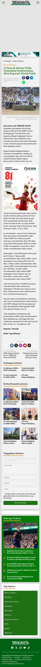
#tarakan (8, 597)
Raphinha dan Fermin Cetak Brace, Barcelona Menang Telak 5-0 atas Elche (20, 552)
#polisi (7, 628)
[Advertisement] (20, 28)
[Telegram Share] (31, 77)
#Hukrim (8, 615)
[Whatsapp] (23, 82)
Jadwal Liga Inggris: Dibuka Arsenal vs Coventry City (22, 571)
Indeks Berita (7, 657)
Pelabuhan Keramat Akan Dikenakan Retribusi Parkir (30, 354)
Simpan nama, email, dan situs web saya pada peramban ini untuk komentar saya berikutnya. (19, 496)
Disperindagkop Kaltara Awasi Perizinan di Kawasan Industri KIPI (10, 442)
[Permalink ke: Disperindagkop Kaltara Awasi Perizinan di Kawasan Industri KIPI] (11, 433)
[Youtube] (25, 345)
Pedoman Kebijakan (9, 662)
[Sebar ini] (23, 77)
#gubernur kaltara (11, 619)
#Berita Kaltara (10, 593)
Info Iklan (26, 657)
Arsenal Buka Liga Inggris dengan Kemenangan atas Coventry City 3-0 (21, 565)
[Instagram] (20, 345)
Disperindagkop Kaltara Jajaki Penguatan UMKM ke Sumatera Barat (28, 442)
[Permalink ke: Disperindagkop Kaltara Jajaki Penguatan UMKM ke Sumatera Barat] (29, 433)
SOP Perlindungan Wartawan (13, 664)
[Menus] (3, 2)
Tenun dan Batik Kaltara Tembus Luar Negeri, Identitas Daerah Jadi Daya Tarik (28, 369)
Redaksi (17, 657)
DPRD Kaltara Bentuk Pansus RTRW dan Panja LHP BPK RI (11, 354)
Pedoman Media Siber (23, 660)
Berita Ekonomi (9, 65)
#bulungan (9, 611)
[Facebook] (12, 345)
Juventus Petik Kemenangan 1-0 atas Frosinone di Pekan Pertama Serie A (21, 558)
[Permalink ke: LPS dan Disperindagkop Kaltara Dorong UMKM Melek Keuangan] (29, 414)
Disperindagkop (8, 80)
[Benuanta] (21, 3)
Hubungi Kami (7, 660)
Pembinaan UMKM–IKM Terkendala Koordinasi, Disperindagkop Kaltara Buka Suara (11, 369)
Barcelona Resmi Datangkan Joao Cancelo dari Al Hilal (20, 578)
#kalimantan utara (12, 602)
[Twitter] (16, 345)
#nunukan (8, 606)
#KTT (6, 624)
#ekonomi (8, 633)
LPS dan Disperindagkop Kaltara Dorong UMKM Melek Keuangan (28, 376)
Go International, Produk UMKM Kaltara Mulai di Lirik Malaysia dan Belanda (11, 376)
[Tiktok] (29, 345)
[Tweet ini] (27, 77)
